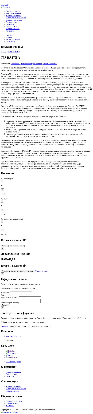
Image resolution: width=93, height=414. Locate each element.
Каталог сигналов (13, 16)
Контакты (10, 31)
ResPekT (4, 5)
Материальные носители (16, 18)
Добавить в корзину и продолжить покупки (17, 271)
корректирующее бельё (13, 219)
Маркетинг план (12, 29)
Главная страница (13, 11)
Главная (9, 35)
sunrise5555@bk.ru (13, 362)
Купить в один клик (16, 246)
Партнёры (10, 24)
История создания (13, 13)
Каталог (9, 37)
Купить (4, 246)
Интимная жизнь (13, 39)
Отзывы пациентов (14, 20)
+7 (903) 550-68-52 (13, 336)
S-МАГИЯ (5, 52)
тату (5, 199)
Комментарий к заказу (10, 303)
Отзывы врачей (12, 22)
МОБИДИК (15, 52)
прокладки (8, 179)
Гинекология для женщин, (32, 64)
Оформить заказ (41, 271)
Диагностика (11, 26)
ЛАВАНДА (11, 41)
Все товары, (16, 64)
